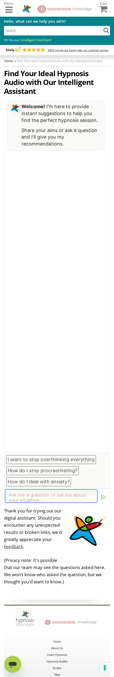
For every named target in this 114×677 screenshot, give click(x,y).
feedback (13, 546)
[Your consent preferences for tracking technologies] (105, 668)
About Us (57, 648)
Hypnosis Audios (57, 661)
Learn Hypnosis (57, 654)
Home (57, 641)
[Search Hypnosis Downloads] (106, 30)
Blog (57, 674)
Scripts (57, 668)
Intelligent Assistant (35, 40)
